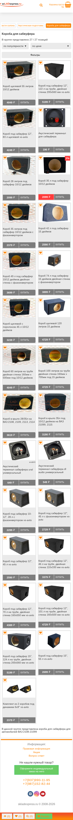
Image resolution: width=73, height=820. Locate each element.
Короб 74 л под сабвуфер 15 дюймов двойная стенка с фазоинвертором (54, 279)
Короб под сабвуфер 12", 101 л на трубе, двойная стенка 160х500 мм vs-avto (54, 611)
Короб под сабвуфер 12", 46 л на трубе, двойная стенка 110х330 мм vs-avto (53, 564)
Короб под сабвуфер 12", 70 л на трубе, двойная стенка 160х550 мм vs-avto (18, 612)
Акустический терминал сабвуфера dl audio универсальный (52, 469)
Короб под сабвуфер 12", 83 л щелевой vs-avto (17, 135)
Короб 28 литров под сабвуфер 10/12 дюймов (17, 183)
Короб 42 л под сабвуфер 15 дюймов (53, 230)
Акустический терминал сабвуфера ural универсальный (18, 469)
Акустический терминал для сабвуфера (52, 135)
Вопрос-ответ (36, 755)
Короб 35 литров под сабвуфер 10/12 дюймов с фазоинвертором (18, 232)
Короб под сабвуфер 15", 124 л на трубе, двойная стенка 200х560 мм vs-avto (18, 659)
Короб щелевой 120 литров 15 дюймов (50, 325)
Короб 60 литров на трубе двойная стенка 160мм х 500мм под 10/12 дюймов (18, 374)
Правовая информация (36, 748)
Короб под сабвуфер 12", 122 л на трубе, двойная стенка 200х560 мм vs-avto (54, 88)
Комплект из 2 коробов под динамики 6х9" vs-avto (18, 705)
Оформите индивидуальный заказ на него (36, 770)
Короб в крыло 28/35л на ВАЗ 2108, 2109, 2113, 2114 (19, 420)
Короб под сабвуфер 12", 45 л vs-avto (17, 563)
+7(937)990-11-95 (36, 780)
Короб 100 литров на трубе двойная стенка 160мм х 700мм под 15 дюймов (54, 374)
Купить (25, 102)
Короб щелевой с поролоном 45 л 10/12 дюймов (16, 326)
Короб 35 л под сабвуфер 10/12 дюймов (53, 182)
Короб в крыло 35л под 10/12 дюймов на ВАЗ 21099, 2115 (51, 421)
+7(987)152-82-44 (36, 784)
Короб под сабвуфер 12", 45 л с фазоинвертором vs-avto (54, 516)
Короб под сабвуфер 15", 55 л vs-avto (53, 657)
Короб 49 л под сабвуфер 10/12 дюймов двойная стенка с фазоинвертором (18, 279)
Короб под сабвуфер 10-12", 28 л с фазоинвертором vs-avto (17, 517)
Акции (36, 752)
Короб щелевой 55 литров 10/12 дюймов (18, 88)
